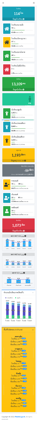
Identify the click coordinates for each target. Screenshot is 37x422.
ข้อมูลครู (17, 161)
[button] (3, 3)
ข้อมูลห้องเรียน (17, 231)
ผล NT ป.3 (17, 273)
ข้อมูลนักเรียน (18, 89)
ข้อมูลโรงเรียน (18, 19)
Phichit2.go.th (20, 417)
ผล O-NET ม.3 (17, 254)
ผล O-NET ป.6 (17, 236)
